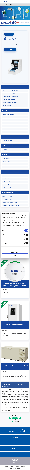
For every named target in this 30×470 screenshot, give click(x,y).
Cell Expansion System (7, 181)
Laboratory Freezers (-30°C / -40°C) (10, 93)
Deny (15, 255)
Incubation (4, 110)
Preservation (5, 87)
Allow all (15, 249)
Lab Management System (8, 145)
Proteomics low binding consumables (10, 205)
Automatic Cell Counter (7, 184)
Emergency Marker (6, 161)
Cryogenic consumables (7, 199)
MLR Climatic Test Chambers (8, 129)
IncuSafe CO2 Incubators (8, 114)
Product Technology (6, 105)
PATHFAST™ (5, 154)
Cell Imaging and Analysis (8, 187)
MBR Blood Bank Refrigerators (9, 99)
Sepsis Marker (5, 164)
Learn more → (10, 49)
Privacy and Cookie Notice (9, 466)
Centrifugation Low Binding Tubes (9, 202)
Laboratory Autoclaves (7, 140)
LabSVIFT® (5, 149)
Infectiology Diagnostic (7, 167)
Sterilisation (5, 136)
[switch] (26, 235)
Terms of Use (17, 466)
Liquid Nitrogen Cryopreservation (9, 102)
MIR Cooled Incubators (7, 126)
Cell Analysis (5, 172)
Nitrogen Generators (7, 120)
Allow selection (15, 252)
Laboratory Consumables (8, 192)
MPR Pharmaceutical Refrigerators (10, 96)
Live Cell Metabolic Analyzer (8, 175)
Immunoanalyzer (6, 158)
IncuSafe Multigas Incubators (8, 117)
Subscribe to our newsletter (16, 431)
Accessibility (23, 466)
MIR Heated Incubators (7, 123)
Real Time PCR (5, 178)
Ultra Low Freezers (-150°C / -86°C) (10, 90)
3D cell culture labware (7, 196)
